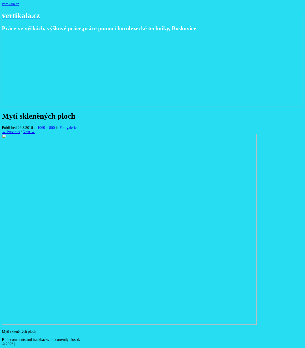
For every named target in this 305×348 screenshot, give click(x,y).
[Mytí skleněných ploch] (129, 323)
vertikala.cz (10, 4)
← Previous (11, 132)
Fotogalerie (68, 128)
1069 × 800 (46, 128)
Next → (29, 132)
